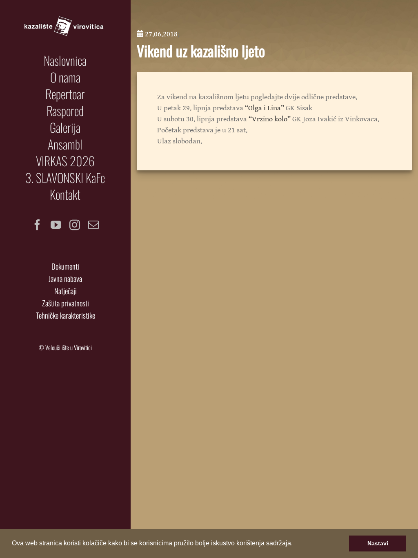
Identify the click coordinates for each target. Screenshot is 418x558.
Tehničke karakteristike (65, 315)
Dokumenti (65, 266)
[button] (295, 544)
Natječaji (65, 290)
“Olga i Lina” (264, 108)
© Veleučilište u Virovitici (65, 347)
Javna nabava (65, 278)
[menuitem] (65, 60)
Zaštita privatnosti (65, 302)
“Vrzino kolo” (270, 119)
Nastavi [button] (377, 543)
